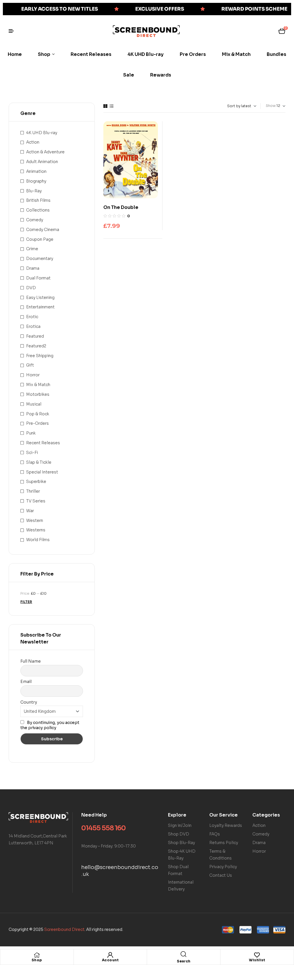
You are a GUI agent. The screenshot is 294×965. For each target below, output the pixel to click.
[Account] (110, 955)
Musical (33, 404)
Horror (33, 374)
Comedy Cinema (42, 229)
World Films (38, 539)
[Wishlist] (257, 955)
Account (110, 960)
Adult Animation (42, 161)
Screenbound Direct (64, 929)
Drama (32, 268)
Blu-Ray (34, 190)
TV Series (35, 501)
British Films (38, 200)
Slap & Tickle (38, 462)
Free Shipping (39, 355)
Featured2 (36, 346)
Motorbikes (37, 394)
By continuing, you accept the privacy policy (49, 725)
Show (271, 105)
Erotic (32, 316)
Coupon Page (39, 239)
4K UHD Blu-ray (41, 132)
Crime (32, 248)
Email (26, 681)
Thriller (33, 491)
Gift (30, 365)
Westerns (35, 530)
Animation (36, 171)
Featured (35, 336)
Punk (31, 433)
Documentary (39, 258)
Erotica (33, 326)
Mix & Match (38, 384)
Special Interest (42, 472)
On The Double (120, 207)
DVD (31, 287)
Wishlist (257, 960)
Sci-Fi (32, 452)
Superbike (36, 481)
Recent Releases (43, 442)
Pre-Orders (37, 423)
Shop (37, 960)
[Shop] (37, 955)
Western (34, 520)
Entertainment (40, 307)
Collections (38, 210)
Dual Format (38, 278)
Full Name (30, 661)
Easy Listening (40, 297)
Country (28, 702)
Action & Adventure (45, 151)
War (30, 510)
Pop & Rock (37, 413)
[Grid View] (105, 106)
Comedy (34, 219)
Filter (26, 602)
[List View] (112, 106)
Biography (36, 181)
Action (32, 142)
